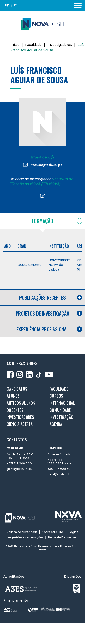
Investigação (61, 417)
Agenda (56, 424)
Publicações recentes (42, 297)
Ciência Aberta (20, 424)
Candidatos (17, 389)
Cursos (56, 396)
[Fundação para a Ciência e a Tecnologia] (10, 609)
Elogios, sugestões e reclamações (43, 534)
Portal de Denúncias (62, 537)
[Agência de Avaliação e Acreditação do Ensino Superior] (21, 589)
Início (14, 45)
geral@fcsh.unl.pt (19, 469)
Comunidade (60, 410)
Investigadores (59, 45)
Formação (42, 220)
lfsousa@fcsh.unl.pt (46, 165)
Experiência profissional (42, 329)
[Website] (42, 196)
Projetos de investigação (42, 313)
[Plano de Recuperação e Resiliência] (49, 609)
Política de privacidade (22, 532)
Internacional (62, 403)
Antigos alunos (21, 403)
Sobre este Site (52, 532)
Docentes (15, 410)
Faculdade (33, 45)
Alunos (13, 396)
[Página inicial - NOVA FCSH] (42, 24)
